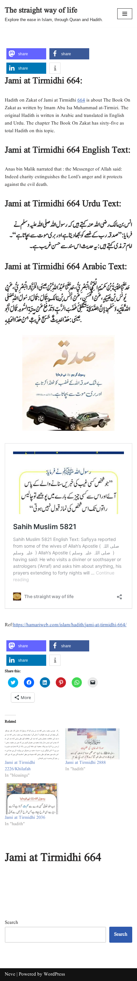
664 (81, 100)
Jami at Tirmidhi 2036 (25, 817)
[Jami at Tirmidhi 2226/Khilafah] (32, 743)
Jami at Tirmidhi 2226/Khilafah (20, 765)
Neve (10, 974)
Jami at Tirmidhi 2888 (85, 762)
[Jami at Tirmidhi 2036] (32, 798)
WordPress (54, 974)
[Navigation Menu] (124, 13)
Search (11, 922)
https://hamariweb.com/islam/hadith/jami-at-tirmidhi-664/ (69, 625)
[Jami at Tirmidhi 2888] (92, 743)
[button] (26, 53)
